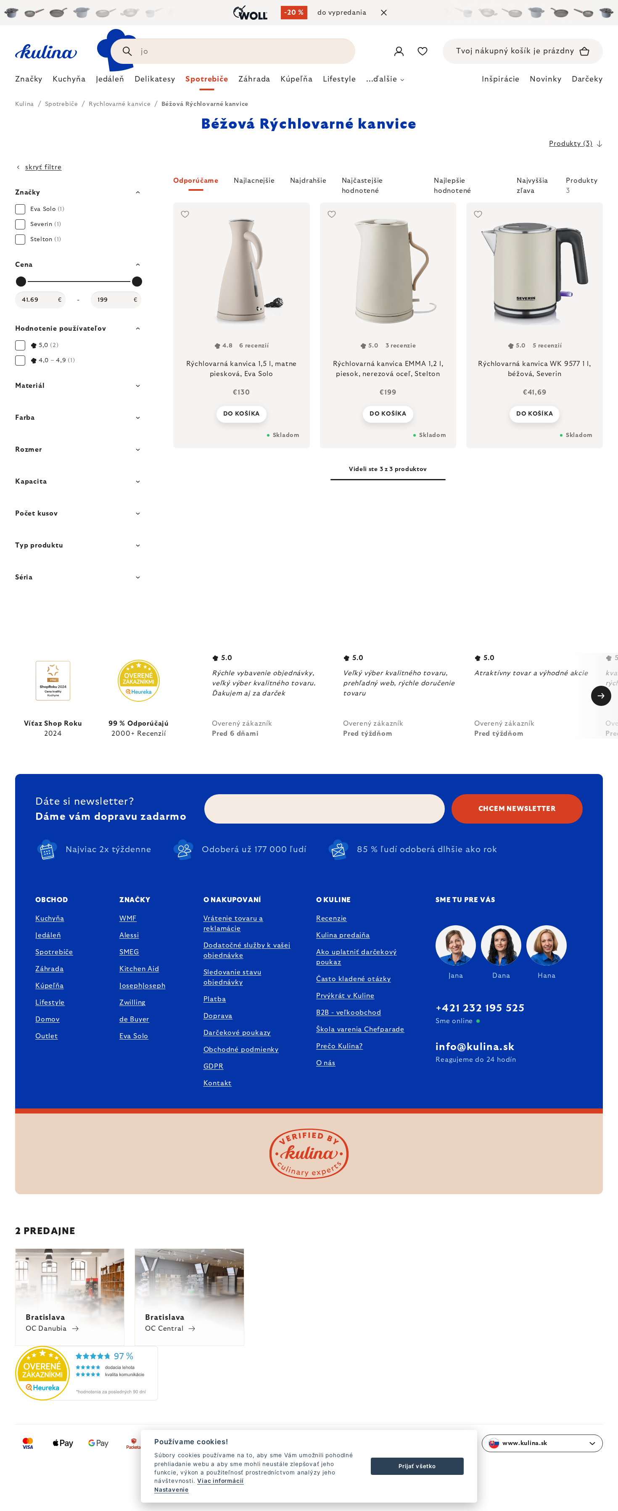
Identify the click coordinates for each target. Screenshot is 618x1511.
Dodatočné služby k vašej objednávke (247, 950)
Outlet (46, 1036)
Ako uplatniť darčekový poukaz (356, 957)
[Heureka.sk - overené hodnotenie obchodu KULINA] (86, 1395)
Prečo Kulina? (339, 1046)
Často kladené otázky (353, 979)
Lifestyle (50, 1002)
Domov (47, 1019)
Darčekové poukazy (237, 1032)
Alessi (129, 935)
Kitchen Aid (139, 969)
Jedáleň (48, 935)
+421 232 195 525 (480, 1008)
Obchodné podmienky (241, 1049)
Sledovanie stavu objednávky (232, 977)
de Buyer (134, 1019)
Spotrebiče (54, 952)
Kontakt (217, 1083)
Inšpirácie (501, 79)
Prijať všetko (417, 1466)
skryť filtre (43, 167)
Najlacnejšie (254, 180)
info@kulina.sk (475, 1047)
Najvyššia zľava (532, 184)
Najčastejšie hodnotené (362, 184)
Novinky (545, 79)
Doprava (218, 1016)
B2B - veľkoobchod (348, 1012)
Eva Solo (133, 1036)
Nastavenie (171, 1489)
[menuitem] (28, 81)
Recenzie (331, 918)
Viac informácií (220, 1480)
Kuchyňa (49, 918)
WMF (128, 918)
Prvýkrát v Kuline (345, 995)
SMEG (129, 952)
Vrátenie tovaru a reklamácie (233, 923)
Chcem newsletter (517, 809)
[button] (388, 186)
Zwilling (132, 1002)
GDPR (213, 1066)
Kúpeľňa (49, 985)
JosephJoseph (142, 985)
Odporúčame (196, 180)
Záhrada (49, 969)
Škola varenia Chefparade (360, 1029)
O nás (325, 1063)
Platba (214, 999)
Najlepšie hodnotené (452, 184)
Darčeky (587, 79)
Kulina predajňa (343, 935)
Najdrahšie (308, 180)
